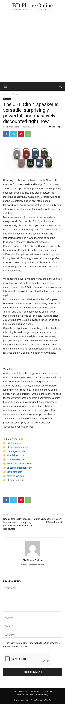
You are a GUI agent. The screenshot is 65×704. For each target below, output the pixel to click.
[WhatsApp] (28, 134)
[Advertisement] (32, 48)
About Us (23, 691)
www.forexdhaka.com (19, 463)
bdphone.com (14, 443)
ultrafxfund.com (15, 480)
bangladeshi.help (16, 459)
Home (6, 94)
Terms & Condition (25, 694)
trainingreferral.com (18, 451)
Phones (15, 94)
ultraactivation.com (17, 447)
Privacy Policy (42, 694)
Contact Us (35, 691)
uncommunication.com (19, 467)
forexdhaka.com (16, 475)
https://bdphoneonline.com (32, 565)
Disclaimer (47, 691)
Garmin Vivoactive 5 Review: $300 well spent (47, 521)
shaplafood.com (15, 455)
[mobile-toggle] (5, 86)
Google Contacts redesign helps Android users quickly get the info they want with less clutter (17, 524)
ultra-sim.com (14, 471)
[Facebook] (6, 134)
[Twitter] (13, 134)
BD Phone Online (13, 127)
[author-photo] (32, 556)
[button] (60, 86)
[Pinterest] (21, 134)
